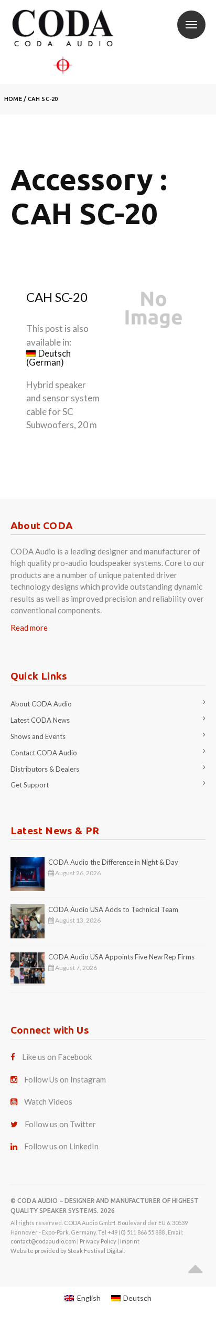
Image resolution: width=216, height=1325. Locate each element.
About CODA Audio (41, 704)
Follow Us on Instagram (65, 1079)
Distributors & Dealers (44, 769)
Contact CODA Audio (43, 753)
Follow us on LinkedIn (61, 1146)
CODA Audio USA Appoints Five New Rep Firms (121, 957)
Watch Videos (48, 1101)
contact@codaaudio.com (43, 1241)
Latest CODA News (40, 720)
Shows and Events (38, 736)
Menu (191, 25)
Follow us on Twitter (60, 1124)
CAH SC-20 (43, 99)
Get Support (29, 785)
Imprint (129, 1241)
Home (12, 99)
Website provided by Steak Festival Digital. (67, 1250)
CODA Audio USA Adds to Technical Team (113, 909)
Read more (29, 627)
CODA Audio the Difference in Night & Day (113, 862)
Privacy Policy (98, 1241)
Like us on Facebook (57, 1056)
